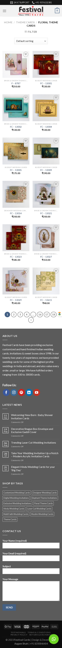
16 (39, 314)
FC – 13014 (16, 213)
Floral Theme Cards (43, 503)
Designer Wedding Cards (45, 492)
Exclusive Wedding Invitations (17, 503)
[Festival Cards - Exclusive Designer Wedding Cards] (31, 11)
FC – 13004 (46, 127)
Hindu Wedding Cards (13, 508)
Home (8, 22)
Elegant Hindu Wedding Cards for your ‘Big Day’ (33, 468)
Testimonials (18, 632)
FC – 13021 (46, 213)
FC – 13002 (16, 127)
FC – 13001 (46, 83)
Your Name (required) (14, 540)
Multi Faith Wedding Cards (15, 514)
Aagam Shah (21, 643)
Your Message (10, 579)
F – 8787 (16, 83)
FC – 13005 (16, 170)
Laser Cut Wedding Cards (39, 508)
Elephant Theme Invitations (44, 498)
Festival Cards (22, 639)
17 (46, 314)
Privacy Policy (19, 634)
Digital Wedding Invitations (16, 498)
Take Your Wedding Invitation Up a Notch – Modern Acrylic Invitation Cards (34, 454)
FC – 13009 (46, 170)
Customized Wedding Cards (16, 492)
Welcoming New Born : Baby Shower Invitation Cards (32, 416)
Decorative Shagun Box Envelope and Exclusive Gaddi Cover (32, 430)
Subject (6, 566)
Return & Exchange (40, 634)
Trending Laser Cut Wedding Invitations (33, 442)
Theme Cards (25, 22)
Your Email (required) (14, 553)
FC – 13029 (16, 300)
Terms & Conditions (39, 632)
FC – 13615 (46, 300)
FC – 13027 (46, 256)
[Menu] (4, 11)
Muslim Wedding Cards (42, 514)
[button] (54, 639)
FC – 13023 (16, 256)
